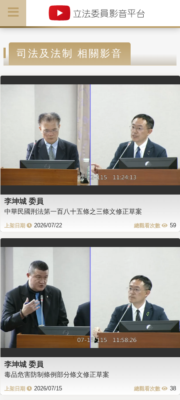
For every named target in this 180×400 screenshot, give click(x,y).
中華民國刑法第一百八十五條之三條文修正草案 (73, 211)
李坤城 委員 (24, 201)
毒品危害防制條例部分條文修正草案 (56, 374)
